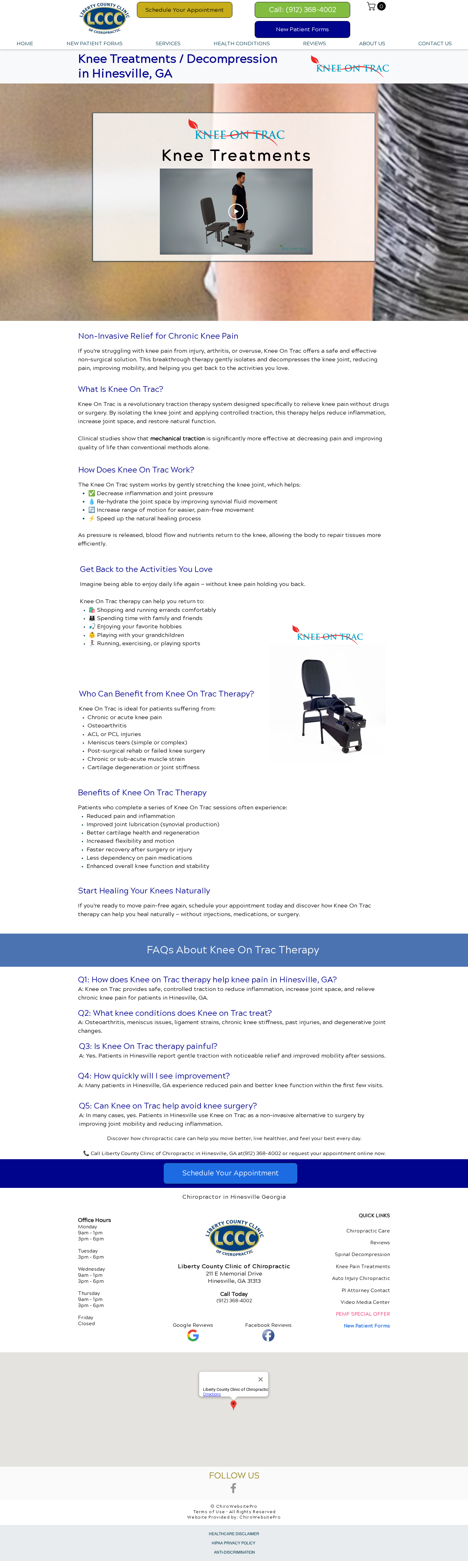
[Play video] (236, 212)
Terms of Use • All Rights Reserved (235, 1511)
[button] (377, 6)
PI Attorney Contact (366, 1290)
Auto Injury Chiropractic (361, 1278)
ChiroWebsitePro (260, 1517)
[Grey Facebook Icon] (233, 1488)
